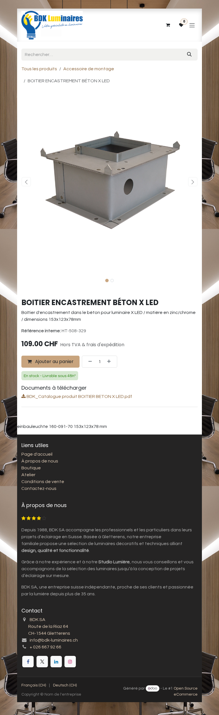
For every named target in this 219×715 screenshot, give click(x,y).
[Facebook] (28, 661)
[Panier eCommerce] (167, 25)
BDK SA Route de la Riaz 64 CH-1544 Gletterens (45, 626)
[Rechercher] (189, 55)
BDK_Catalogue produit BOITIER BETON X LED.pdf (79, 396)
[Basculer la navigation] (192, 25)
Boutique (31, 468)
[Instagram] (70, 661)
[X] (42, 661)
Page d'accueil (36, 454)
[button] (26, 181)
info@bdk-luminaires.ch (54, 640)
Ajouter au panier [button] (54, 361)
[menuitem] (33, 685)
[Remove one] (88, 361)
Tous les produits (39, 69)
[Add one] (110, 361)
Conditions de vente (42, 481)
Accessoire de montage (88, 69)
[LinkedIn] (56, 661)
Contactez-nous (38, 488)
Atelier (28, 474)
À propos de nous (39, 461)
